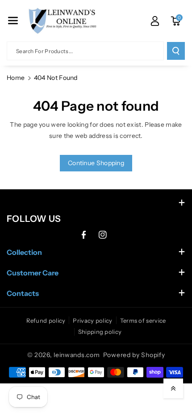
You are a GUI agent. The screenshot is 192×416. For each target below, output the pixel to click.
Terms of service (143, 320)
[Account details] (155, 21)
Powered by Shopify (134, 355)
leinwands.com (77, 355)
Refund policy (46, 320)
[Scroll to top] (173, 388)
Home (16, 78)
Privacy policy (92, 320)
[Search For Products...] (176, 51)
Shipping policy (100, 331)
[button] (13, 20)
